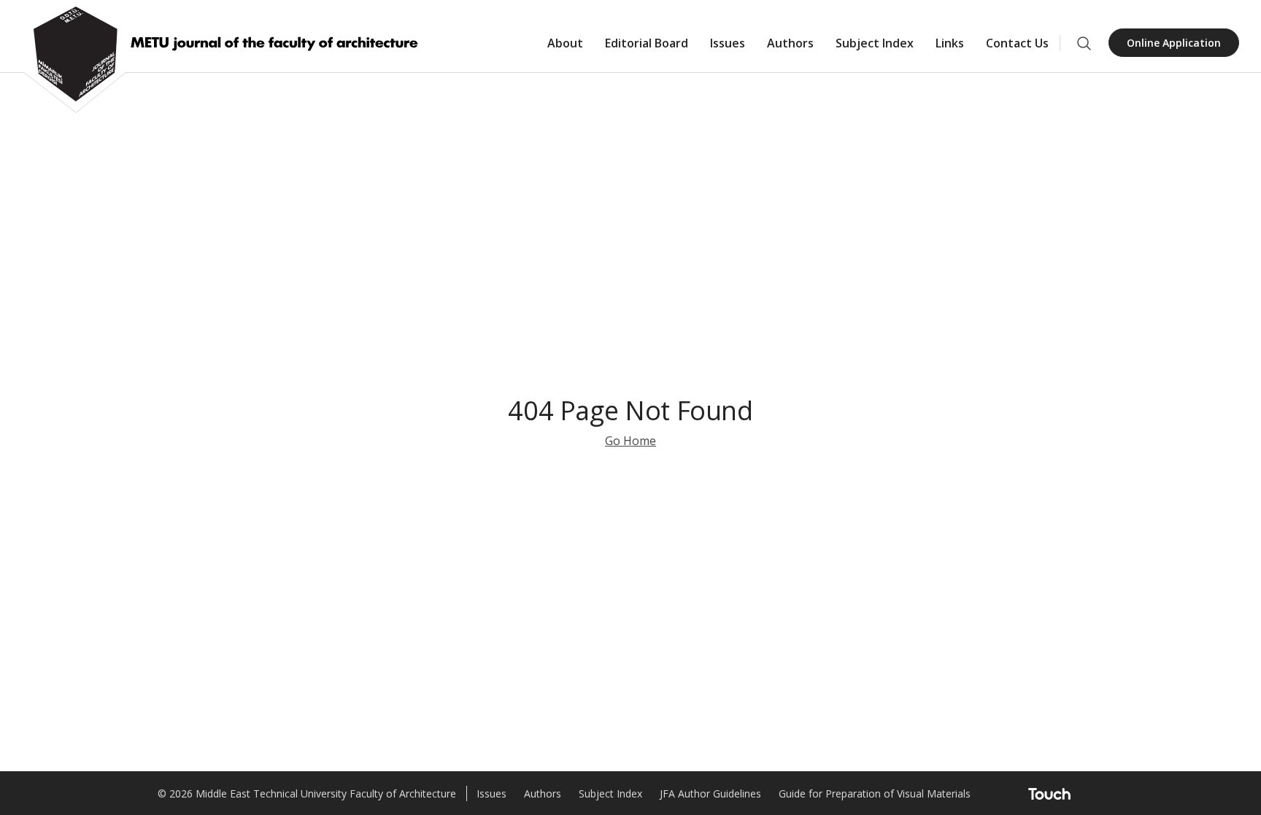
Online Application (1174, 43)
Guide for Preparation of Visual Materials (875, 793)
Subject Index (875, 43)
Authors (790, 43)
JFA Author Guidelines (710, 793)
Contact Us (1017, 43)
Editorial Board (646, 43)
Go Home (630, 441)
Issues (727, 43)
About (565, 43)
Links (950, 43)
